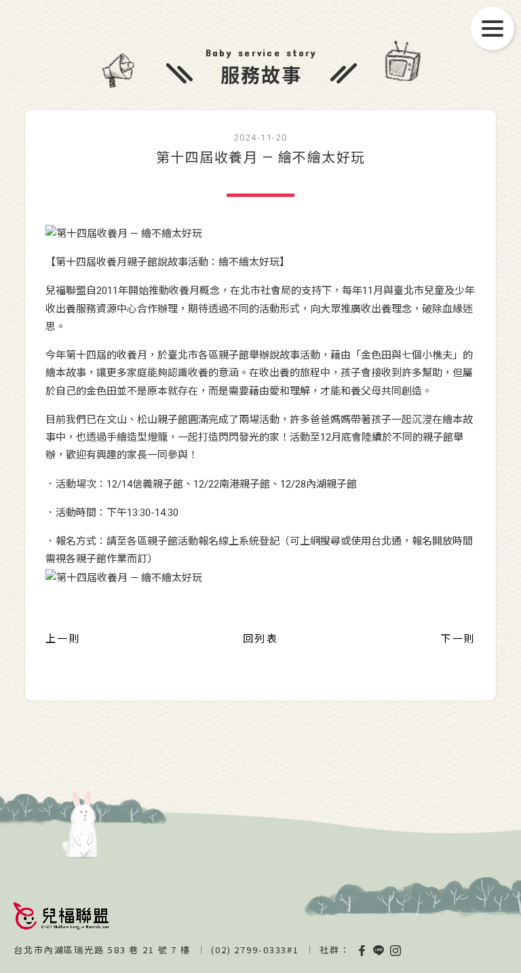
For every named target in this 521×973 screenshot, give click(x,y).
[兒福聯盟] (61, 916)
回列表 (260, 639)
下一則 (458, 639)
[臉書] (361, 949)
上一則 (63, 639)
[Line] (379, 949)
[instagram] (396, 949)
